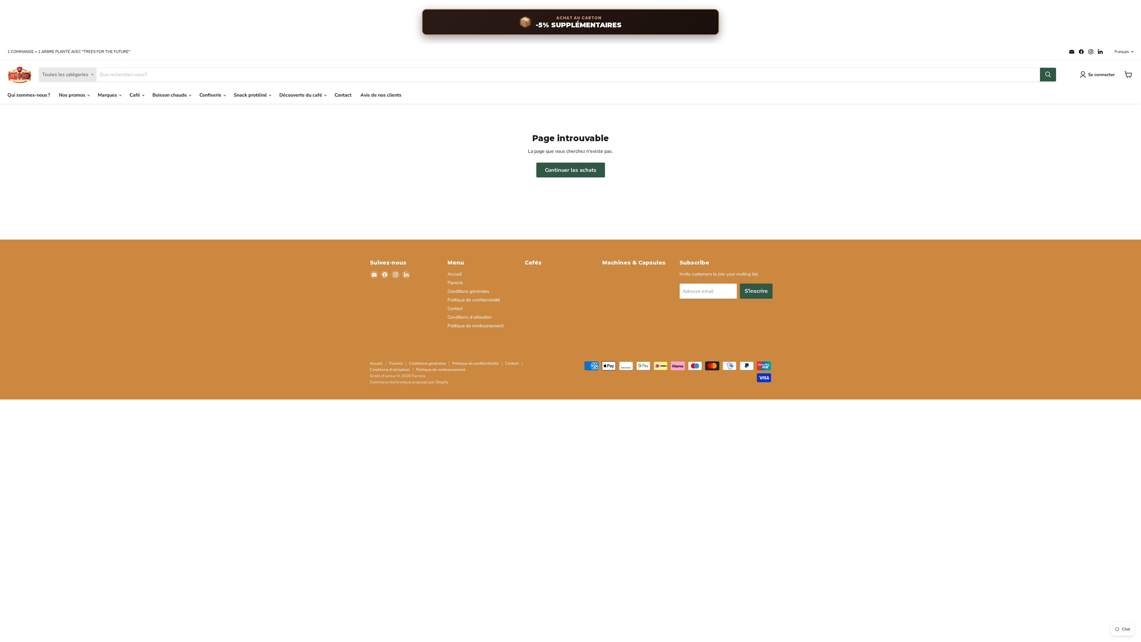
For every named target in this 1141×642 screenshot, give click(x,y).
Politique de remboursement (475, 326)
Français (1122, 51)
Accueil (454, 274)
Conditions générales (468, 291)
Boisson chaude (170, 95)
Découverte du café (301, 95)
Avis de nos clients (380, 95)
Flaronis (455, 283)
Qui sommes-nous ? (28, 95)
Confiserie (211, 95)
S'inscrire (756, 291)
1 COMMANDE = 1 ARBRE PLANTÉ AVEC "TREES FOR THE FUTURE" (68, 52)
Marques (108, 95)
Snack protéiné (251, 95)
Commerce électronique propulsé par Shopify (409, 382)
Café (135, 95)
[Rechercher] (1048, 74)
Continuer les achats (570, 170)
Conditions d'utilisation (469, 317)
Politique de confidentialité (473, 300)
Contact (343, 95)
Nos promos (72, 95)
